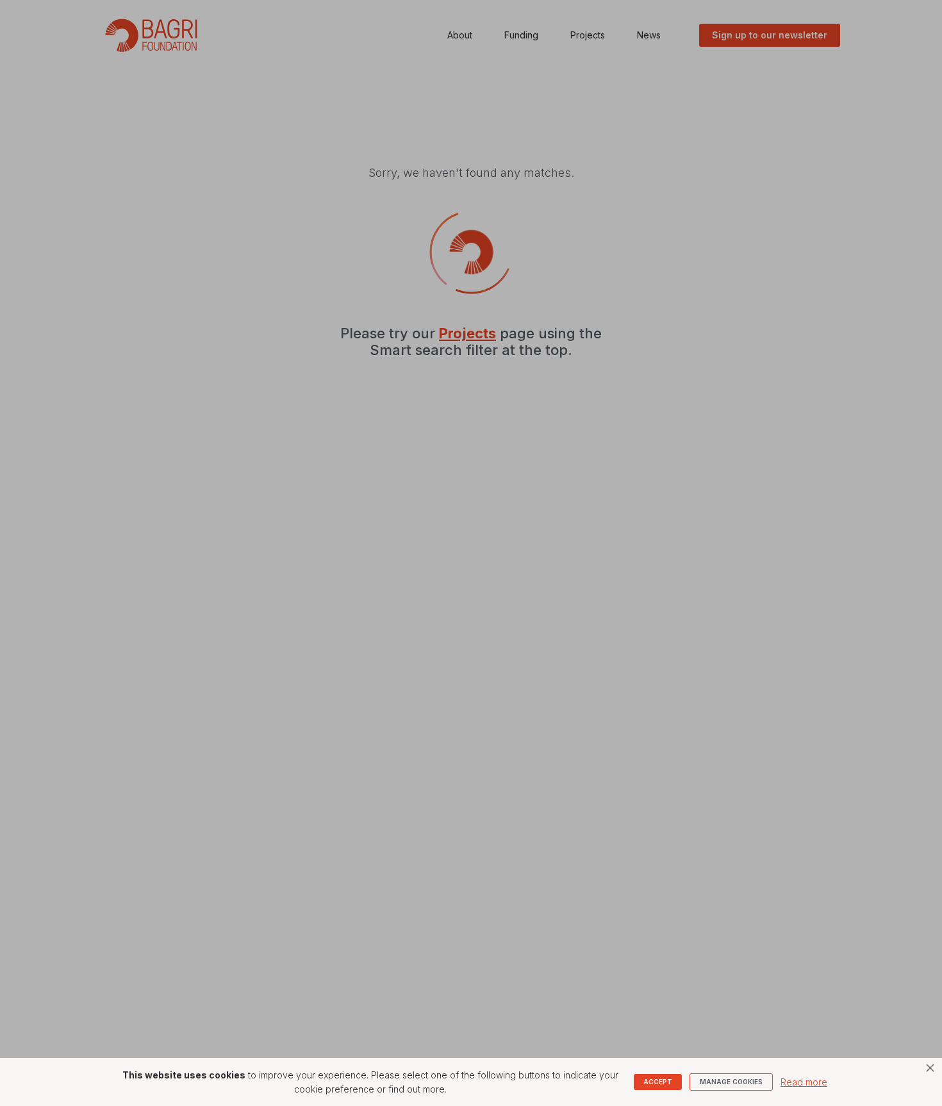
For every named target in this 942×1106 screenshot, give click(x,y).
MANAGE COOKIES (731, 1081)
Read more (804, 1082)
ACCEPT (657, 1081)
